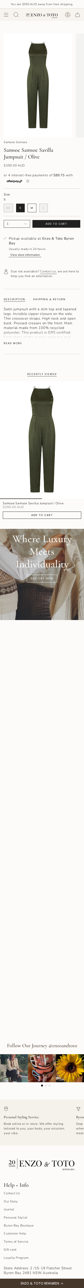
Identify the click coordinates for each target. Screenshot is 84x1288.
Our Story (11, 1201)
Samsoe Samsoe (15, 142)
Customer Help (15, 1233)
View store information (25, 255)
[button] (42, 1283)
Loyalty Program (16, 1258)
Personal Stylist (15, 1218)
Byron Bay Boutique (19, 1225)
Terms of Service (16, 1242)
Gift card (10, 1250)
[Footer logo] (42, 1163)
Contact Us (12, 1193)
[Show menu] (6, 14)
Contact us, (48, 271)
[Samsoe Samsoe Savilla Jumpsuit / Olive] (42, 440)
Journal (9, 1209)
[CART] (77, 14)
